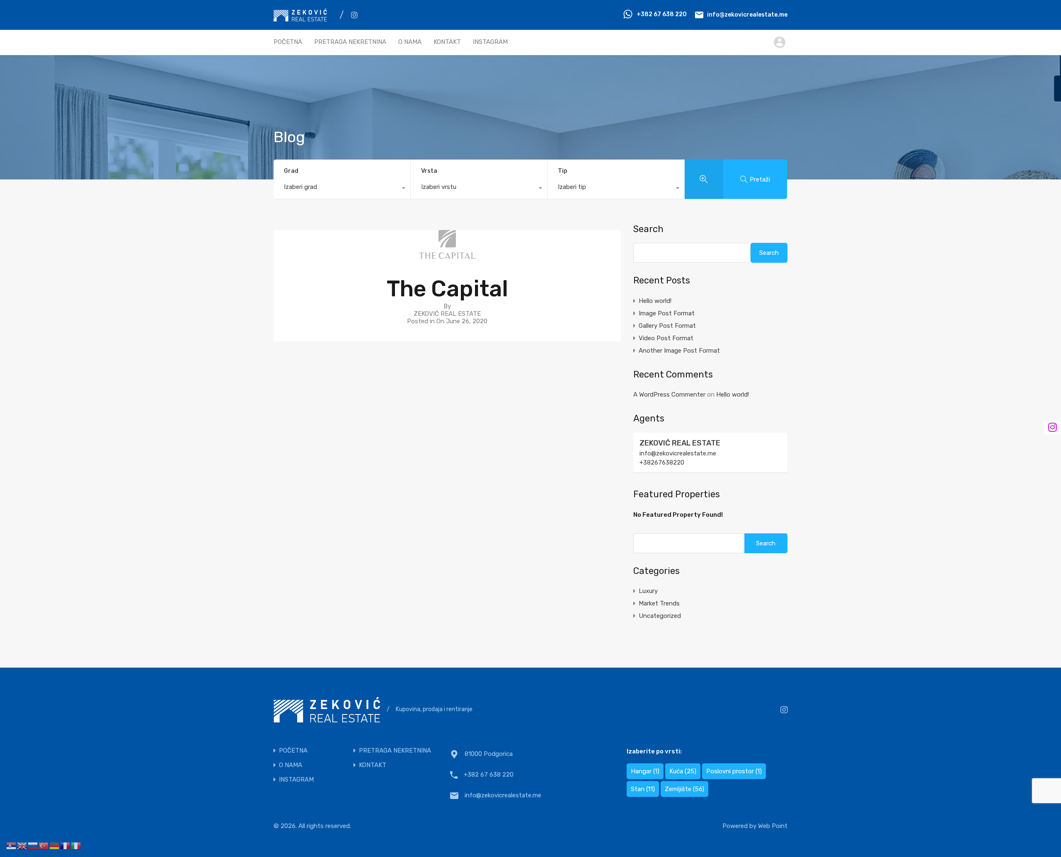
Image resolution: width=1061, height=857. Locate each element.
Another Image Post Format (679, 350)
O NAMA (409, 42)
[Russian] (33, 845)
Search (648, 229)
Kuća (682, 771)
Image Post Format (667, 313)
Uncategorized (660, 616)
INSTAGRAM (490, 42)
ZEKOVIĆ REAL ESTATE (680, 443)
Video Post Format (666, 338)
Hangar (645, 771)
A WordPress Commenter (669, 394)
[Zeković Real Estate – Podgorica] (300, 18)
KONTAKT (447, 42)
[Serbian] (11, 845)
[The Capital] (447, 255)
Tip (562, 170)
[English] (22, 845)
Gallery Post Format (667, 325)
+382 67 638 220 (662, 14)
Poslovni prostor (734, 771)
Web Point (772, 826)
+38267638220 (662, 462)
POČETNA (288, 42)
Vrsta (429, 170)
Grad (291, 170)
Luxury (648, 591)
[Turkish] (44, 845)
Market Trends (659, 603)
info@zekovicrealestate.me (747, 14)
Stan (643, 789)
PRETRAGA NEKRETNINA (350, 42)
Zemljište (684, 789)
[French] (65, 845)
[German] (54, 845)
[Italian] (76, 845)
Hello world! (655, 301)
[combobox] (342, 189)
